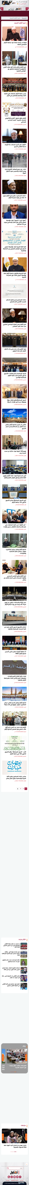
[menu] (27, 8)
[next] (17, 788)
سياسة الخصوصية (14, 1180)
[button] (3, 1057)
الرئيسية (24, 18)
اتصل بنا (7, 1180)
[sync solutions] (21, 1183)
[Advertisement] (14, 817)
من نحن (21, 1180)
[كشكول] (14, 1172)
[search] (1, 8)
